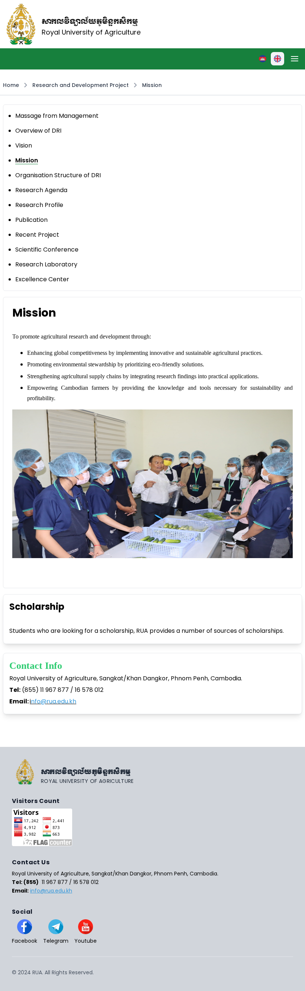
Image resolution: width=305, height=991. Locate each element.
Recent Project (37, 234)
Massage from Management (57, 115)
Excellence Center (42, 279)
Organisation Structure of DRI (58, 175)
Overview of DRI (38, 130)
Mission (152, 85)
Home (11, 85)
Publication (31, 220)
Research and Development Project (80, 85)
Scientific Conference (46, 249)
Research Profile (39, 205)
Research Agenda (41, 190)
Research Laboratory (46, 264)
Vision (23, 145)
